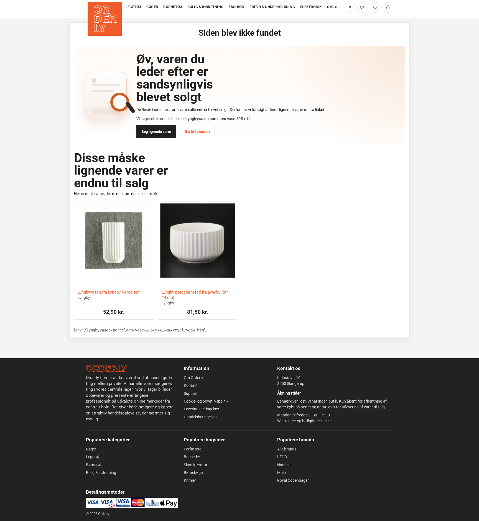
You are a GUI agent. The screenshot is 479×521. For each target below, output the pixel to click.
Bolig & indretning (101, 472)
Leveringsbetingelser (201, 409)
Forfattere (192, 449)
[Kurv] (388, 7)
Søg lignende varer (156, 131)
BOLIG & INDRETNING (205, 7)
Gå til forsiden (197, 131)
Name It (284, 465)
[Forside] (105, 9)
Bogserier (192, 457)
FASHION (236, 7)
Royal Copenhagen (293, 480)
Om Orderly (193, 377)
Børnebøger (194, 472)
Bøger (91, 449)
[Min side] (350, 7)
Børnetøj (93, 465)
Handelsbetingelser (200, 417)
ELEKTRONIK (311, 7)
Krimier (190, 480)
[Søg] (375, 7)
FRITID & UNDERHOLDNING (272, 7)
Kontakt (191, 385)
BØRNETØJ (172, 7)
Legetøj (92, 457)
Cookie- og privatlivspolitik (206, 401)
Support (191, 393)
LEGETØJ (133, 7)
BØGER (152, 7)
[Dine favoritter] (362, 7)
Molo (281, 472)
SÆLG (332, 7)
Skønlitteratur (195, 465)
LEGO (282, 457)
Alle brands (286, 449)
